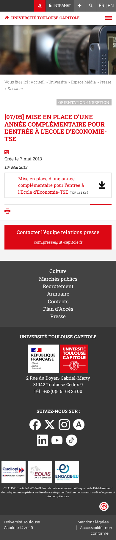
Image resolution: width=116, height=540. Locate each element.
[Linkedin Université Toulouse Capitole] (42, 440)
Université (57, 82)
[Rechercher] (90, 6)
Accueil (38, 82)
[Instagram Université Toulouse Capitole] (64, 424)
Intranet (62, 6)
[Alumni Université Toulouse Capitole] (78, 424)
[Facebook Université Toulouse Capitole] (35, 424)
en (111, 5)
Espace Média (83, 82)
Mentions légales (93, 522)
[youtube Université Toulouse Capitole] (57, 440)
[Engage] (67, 471)
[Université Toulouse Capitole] (74, 358)
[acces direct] (79, 6)
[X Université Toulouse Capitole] (49, 424)
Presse (105, 82)
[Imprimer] (8, 211)
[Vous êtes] (40, 6)
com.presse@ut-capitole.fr (58, 242)
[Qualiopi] (13, 471)
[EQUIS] (40, 471)
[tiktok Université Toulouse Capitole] (71, 440)
